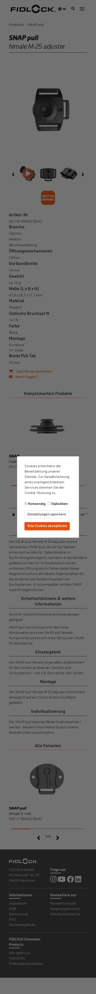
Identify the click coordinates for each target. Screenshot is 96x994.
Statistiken (59, 504)
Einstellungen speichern (46, 514)
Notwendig (37, 504)
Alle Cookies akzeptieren (47, 526)
